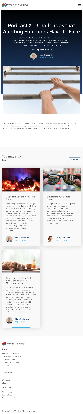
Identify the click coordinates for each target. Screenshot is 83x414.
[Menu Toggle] (79, 5)
